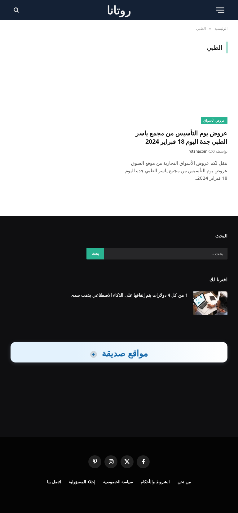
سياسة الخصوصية (118, 481)
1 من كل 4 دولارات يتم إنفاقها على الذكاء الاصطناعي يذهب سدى (129, 295)
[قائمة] (220, 10)
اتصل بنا (54, 481)
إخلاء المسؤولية (82, 481)
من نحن (184, 481)
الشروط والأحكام (155, 481)
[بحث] (17, 10)
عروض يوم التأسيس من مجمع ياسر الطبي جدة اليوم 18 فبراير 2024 (181, 137)
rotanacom (197, 151)
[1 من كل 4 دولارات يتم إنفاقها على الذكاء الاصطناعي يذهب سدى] (210, 303)
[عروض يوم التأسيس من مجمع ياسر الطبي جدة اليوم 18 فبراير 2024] (176, 95)
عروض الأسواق (214, 120)
